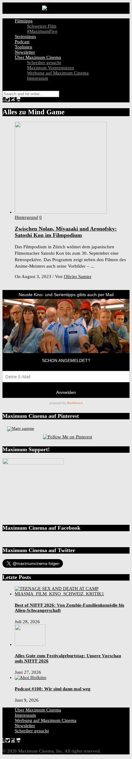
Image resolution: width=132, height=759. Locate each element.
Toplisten (23, 46)
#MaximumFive (42, 31)
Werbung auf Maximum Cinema (58, 73)
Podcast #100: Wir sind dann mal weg (53, 688)
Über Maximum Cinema (38, 57)
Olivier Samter (77, 276)
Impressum (37, 78)
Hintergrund (26, 217)
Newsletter (25, 52)
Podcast (22, 41)
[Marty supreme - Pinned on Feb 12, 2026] (20, 428)
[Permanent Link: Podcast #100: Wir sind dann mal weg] (30, 677)
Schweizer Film (41, 26)
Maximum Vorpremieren (50, 67)
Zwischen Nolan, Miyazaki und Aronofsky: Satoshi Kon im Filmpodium (66, 232)
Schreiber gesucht (44, 62)
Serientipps (25, 36)
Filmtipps (24, 20)
